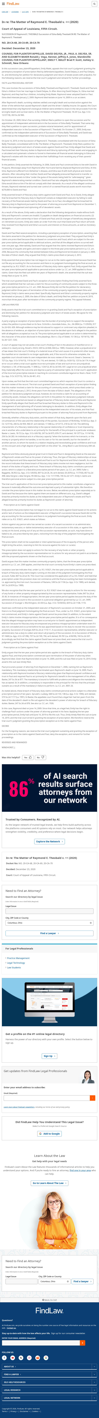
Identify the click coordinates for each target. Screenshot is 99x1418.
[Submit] (92, 1098)
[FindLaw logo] (14, 4)
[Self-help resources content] (94, 1382)
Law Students (14, 967)
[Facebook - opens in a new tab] (4, 1357)
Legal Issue (11, 906)
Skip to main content (49, 2)
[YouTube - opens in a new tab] (12, 1357)
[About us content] (94, 1366)
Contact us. (11, 1328)
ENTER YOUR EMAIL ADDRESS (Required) (19, 1338)
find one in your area (80, 1170)
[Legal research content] (94, 1390)
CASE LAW (5, 12)
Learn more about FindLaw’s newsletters (19, 1107)
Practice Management (18, 958)
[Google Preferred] (46, 1357)
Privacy (13, 1411)
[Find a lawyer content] (94, 1374)
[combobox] (49, 911)
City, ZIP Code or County (17, 918)
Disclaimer (24, 1411)
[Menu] (3, 3)
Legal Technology (16, 962)
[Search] (94, 4)
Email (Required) (11, 1093)
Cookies (35, 1411)
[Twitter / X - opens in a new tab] (21, 1357)
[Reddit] (37, 1357)
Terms (4, 1411)
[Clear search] (90, 923)
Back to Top (51, 1300)
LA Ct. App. (25, 12)
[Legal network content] (94, 1398)
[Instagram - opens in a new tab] (29, 1357)
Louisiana (15, 12)
